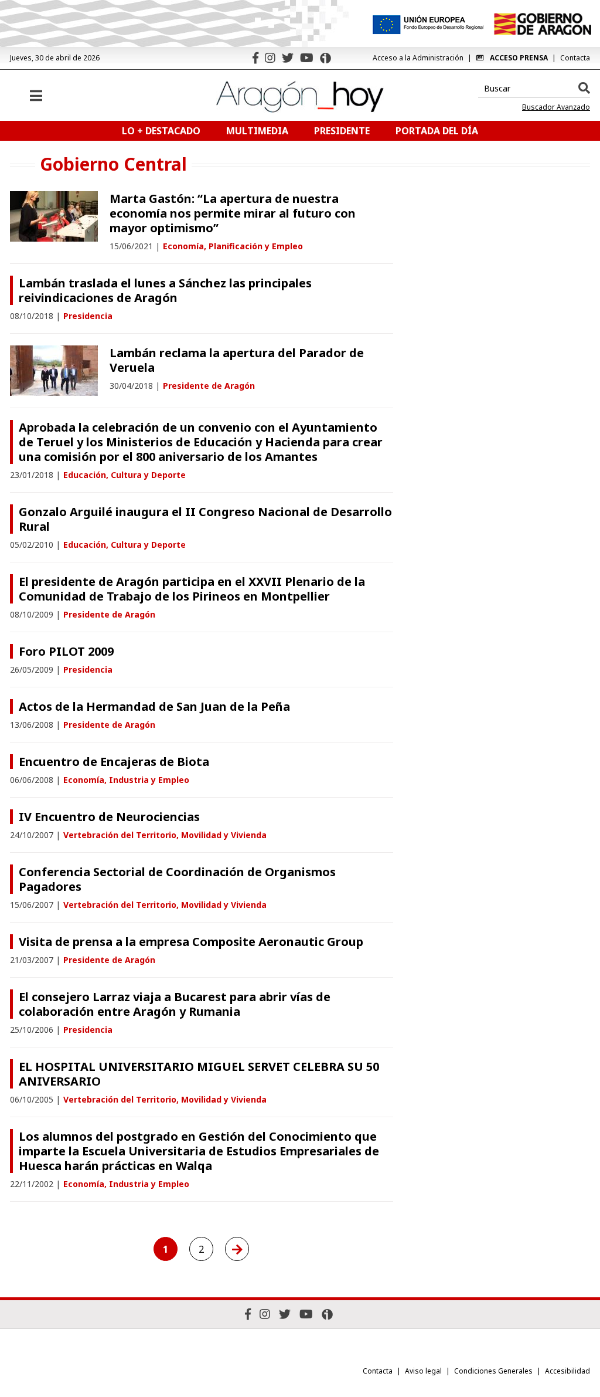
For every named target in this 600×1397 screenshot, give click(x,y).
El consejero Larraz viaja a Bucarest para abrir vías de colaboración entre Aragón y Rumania (174, 1004)
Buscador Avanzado (556, 107)
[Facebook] (255, 58)
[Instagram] (270, 58)
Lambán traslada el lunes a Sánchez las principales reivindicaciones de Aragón (165, 290)
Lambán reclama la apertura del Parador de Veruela (237, 360)
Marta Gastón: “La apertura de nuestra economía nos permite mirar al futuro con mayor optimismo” (233, 213)
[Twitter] (288, 58)
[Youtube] (306, 58)
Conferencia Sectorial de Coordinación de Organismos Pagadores (177, 879)
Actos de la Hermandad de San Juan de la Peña (154, 706)
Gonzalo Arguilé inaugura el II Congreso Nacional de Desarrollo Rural (205, 519)
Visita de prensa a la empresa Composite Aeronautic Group (191, 941)
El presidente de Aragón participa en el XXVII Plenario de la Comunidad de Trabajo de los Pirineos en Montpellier (192, 588)
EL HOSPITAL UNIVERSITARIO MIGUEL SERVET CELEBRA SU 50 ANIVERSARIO (199, 1074)
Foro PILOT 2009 (66, 651)
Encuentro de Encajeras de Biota (114, 761)
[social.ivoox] (325, 58)
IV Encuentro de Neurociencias (109, 816)
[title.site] (542, 24)
